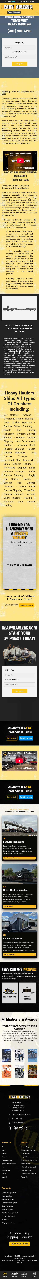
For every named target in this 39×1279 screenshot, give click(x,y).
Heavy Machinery (7, 1206)
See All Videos (8, 906)
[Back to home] (17, 7)
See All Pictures (9, 955)
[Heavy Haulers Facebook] (10, 1128)
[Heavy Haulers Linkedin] (26, 1128)
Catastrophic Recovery (28, 1150)
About (4, 1150)
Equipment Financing (18, 1123)
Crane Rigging (25, 1153)
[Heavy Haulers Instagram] (16, 1128)
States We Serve (7, 1157)
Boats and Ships (7, 1196)
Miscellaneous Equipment (10, 1213)
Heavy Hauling (25, 1163)
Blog (3, 1167)
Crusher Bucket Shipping (18, 426)
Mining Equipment (7, 1209)
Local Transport (26, 1170)
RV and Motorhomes (8, 1216)
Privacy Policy (21, 1260)
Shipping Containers (8, 1223)
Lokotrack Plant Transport (18, 460)
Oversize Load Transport (28, 1174)
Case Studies (6, 1170)
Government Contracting (29, 1160)
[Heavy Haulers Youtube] (21, 1128)
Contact (4, 1153)
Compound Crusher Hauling (18, 418)
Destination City (19, 52)
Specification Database (9, 1163)
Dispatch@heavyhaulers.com (21, 1114)
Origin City (19, 43)
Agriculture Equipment (9, 1193)
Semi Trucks (5, 1219)
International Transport (28, 1167)
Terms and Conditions (8, 1260)
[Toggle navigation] (37, 12)
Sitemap (29, 1260)
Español (4, 1177)
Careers (4, 1174)
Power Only (25, 1177)
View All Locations (18, 1110)
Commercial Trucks (8, 1199)
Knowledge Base (7, 1160)
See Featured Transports (12, 858)
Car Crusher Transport (18, 415)
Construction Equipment (9, 1203)
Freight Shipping (26, 1157)
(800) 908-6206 (14, 12)
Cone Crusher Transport (18, 422)
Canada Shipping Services (29, 1147)
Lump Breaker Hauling (18, 464)
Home (4, 1147)
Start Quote (11, 738)
